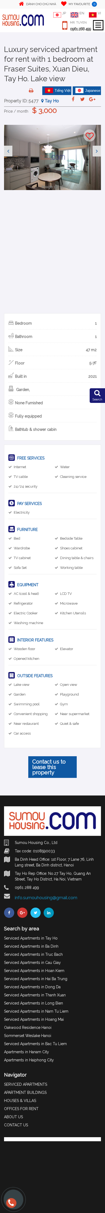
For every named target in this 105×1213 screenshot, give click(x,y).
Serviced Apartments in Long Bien (33, 1003)
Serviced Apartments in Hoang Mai (34, 1019)
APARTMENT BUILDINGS (25, 1092)
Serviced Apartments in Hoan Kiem (34, 971)
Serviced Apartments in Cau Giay (32, 962)
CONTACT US (16, 1125)
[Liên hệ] (11, 1205)
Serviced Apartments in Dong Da (32, 987)
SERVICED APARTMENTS (25, 1084)
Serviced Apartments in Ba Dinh (31, 946)
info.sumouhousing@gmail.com (46, 897)
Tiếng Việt (63, 91)
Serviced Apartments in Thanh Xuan (35, 995)
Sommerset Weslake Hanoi (27, 1035)
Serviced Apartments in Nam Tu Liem (36, 1011)
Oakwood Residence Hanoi (27, 1027)
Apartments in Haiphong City (29, 1060)
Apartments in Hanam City (26, 1052)
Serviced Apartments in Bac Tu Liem (35, 1044)
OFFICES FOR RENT (21, 1109)
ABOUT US (13, 1117)
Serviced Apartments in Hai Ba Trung (35, 979)
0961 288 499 (80, 29)
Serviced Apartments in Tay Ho (31, 938)
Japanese (92, 91)
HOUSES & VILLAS (20, 1100)
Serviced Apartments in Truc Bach (33, 954)
